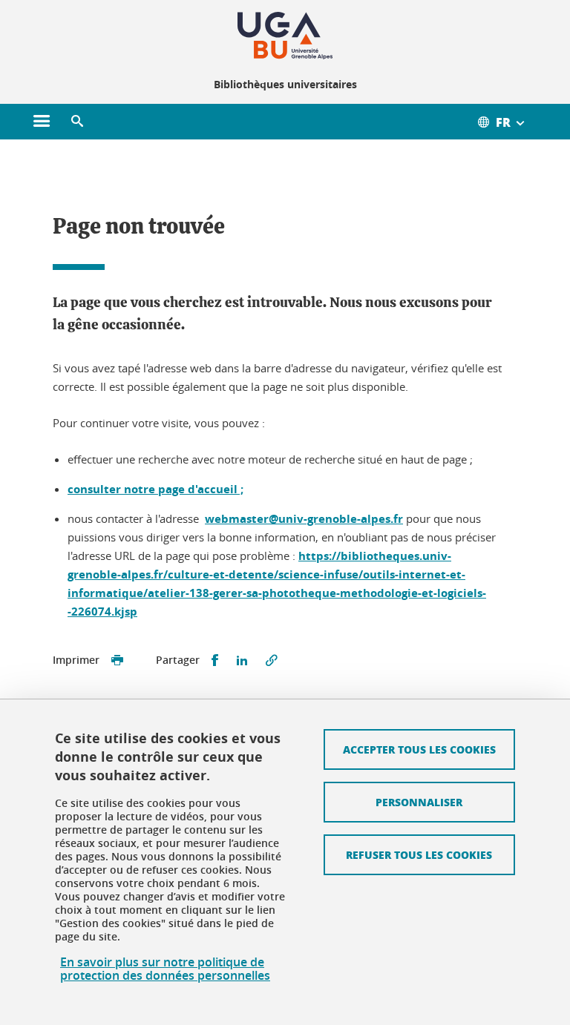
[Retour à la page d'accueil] (285, 35)
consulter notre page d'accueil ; (155, 489)
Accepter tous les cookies (419, 749)
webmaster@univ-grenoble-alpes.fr (304, 519)
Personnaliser (419, 801)
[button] (77, 121)
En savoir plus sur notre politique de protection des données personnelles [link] (165, 968)
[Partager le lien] (272, 660)
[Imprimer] (117, 660)
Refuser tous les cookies (419, 854)
